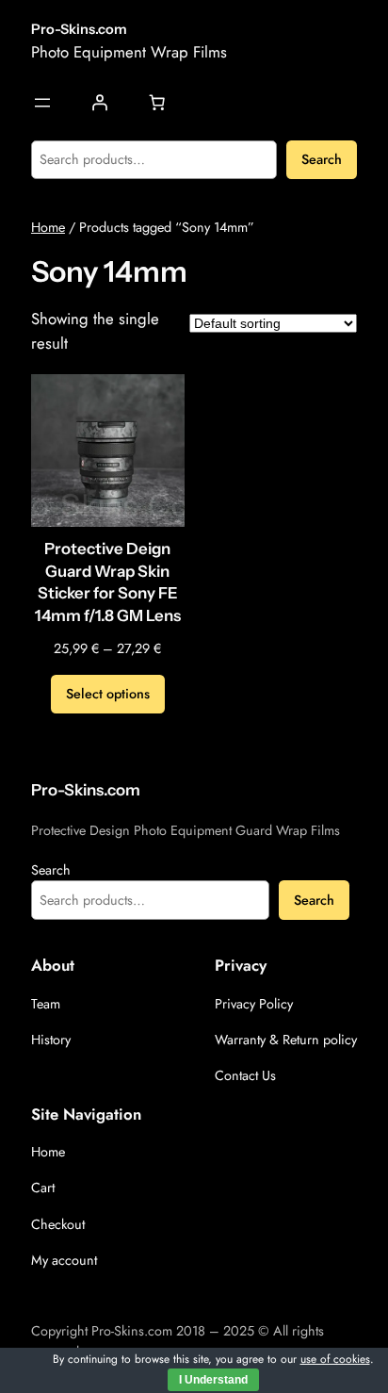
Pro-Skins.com (79, 29)
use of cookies (335, 1359)
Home (48, 227)
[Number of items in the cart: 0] (157, 103)
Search (321, 159)
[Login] (100, 103)
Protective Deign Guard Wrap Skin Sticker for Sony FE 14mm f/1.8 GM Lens (108, 582)
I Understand (213, 1379)
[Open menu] (42, 102)
